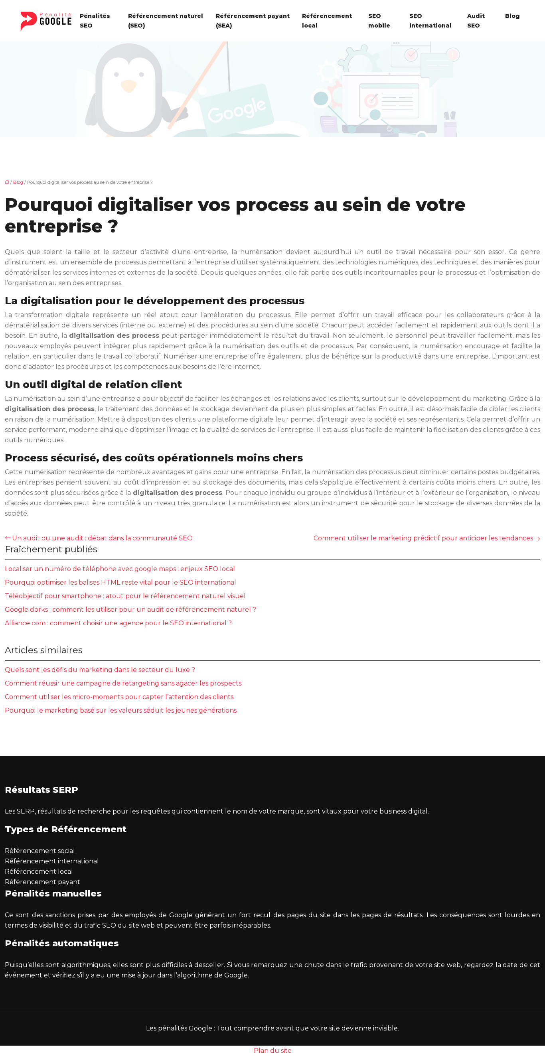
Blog (512, 16)
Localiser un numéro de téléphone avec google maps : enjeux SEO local (120, 569)
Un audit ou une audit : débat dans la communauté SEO (102, 538)
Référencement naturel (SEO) (165, 20)
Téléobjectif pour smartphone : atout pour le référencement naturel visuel (125, 596)
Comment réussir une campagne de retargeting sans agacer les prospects (123, 683)
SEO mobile (379, 20)
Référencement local (327, 20)
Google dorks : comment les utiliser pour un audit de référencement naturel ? (130, 609)
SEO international (430, 20)
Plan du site (273, 1050)
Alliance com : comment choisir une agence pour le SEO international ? (118, 623)
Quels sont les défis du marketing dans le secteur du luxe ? (100, 670)
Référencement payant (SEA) (253, 20)
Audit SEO (476, 20)
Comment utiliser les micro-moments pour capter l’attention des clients (119, 697)
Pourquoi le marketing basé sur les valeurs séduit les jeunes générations (121, 710)
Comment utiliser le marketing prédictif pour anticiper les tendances (423, 538)
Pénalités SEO (95, 20)
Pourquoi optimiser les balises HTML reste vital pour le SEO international (120, 582)
